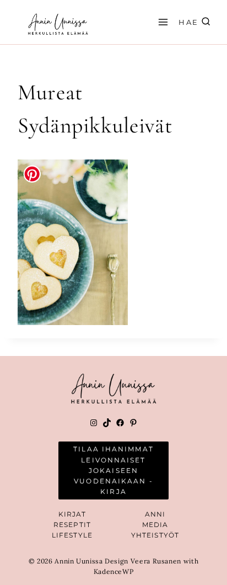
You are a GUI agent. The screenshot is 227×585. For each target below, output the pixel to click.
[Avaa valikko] (161, 21)
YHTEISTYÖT (155, 535)
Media (155, 524)
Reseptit (72, 524)
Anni (155, 514)
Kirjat (72, 514)
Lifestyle (72, 535)
